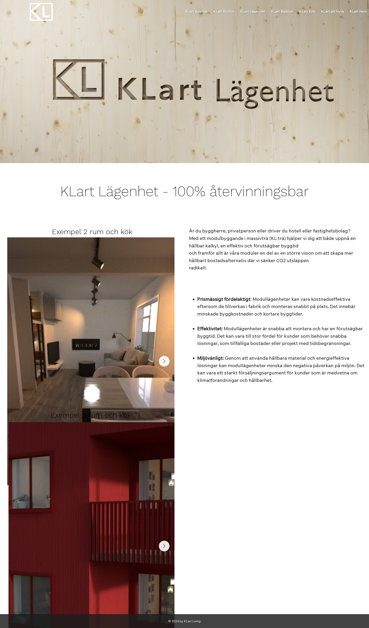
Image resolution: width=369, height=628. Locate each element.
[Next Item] (164, 361)
